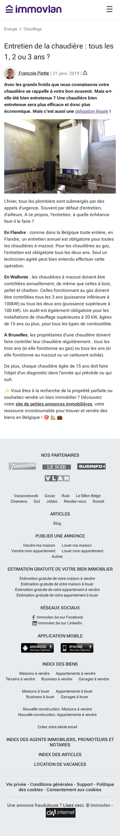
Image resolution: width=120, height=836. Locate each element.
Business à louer (40, 697)
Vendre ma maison (39, 545)
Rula (65, 495)
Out (37, 501)
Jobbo (51, 501)
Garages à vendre (94, 679)
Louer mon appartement (82, 551)
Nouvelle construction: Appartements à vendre (57, 714)
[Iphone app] (77, 648)
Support (85, 784)
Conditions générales (52, 784)
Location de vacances (60, 764)
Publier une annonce (60, 536)
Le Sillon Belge (88, 495)
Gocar (50, 495)
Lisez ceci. (74, 805)
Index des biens (60, 664)
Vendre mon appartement (33, 551)
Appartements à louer (74, 691)
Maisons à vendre (34, 673)
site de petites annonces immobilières (54, 404)
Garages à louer (74, 697)
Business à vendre (56, 679)
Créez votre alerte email (57, 727)
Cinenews (19, 501)
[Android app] (37, 648)
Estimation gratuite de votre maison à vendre (57, 578)
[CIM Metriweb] (61, 813)
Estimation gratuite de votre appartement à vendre (57, 589)
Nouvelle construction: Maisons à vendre (57, 709)
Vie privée (16, 784)
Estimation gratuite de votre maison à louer (57, 584)
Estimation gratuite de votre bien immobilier (60, 569)
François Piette (33, 73)
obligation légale (91, 111)
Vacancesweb (26, 495)
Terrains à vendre (20, 679)
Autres (57, 556)
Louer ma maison (77, 545)
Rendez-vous (75, 501)
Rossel (98, 501)
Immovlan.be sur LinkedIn (59, 623)
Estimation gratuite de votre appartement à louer (57, 595)
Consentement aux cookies (74, 789)
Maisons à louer (35, 691)
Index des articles (60, 754)
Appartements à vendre (75, 673)
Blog (57, 523)
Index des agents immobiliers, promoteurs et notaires (60, 742)
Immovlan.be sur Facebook (59, 617)
